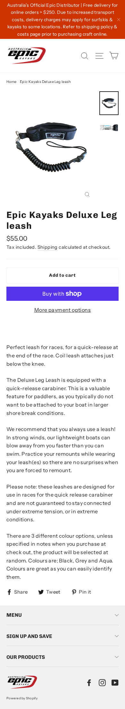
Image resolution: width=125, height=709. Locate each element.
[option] (51, 147)
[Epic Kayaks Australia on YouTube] (115, 682)
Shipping (48, 247)
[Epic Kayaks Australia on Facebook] (89, 682)
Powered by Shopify (22, 698)
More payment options (62, 310)
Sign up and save (29, 636)
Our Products (25, 657)
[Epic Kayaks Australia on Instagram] (102, 682)
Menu (14, 615)
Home (11, 81)
